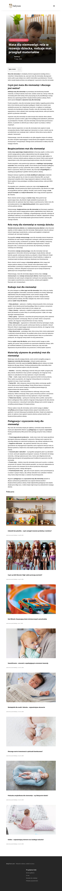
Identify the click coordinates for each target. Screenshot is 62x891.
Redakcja (15, 535)
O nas (27, 875)
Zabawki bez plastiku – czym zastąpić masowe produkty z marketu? (30, 531)
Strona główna (30, 873)
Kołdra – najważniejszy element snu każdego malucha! (26, 839)
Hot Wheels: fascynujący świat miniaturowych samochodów (27, 619)
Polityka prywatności (32, 881)
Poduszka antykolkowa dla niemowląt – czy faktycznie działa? (28, 795)
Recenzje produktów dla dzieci (18, 40)
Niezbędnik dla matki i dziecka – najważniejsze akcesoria (26, 707)
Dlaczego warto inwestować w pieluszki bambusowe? (25, 751)
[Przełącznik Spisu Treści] (18, 69)
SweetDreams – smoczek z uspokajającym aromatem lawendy (28, 663)
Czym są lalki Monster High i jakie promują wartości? (25, 575)
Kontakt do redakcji (31, 878)
